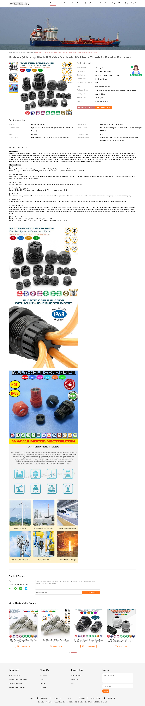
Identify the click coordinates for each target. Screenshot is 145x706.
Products (53, 3)
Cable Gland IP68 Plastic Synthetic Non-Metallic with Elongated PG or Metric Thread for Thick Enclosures (23, 641)
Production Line (76, 675)
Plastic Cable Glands (15, 683)
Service (42, 683)
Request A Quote (117, 3)
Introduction (43, 675)
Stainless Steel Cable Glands (18, 679)
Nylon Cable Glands (15, 675)
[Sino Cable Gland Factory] (19, 4)
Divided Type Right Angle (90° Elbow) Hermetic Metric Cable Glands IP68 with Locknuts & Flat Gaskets (88, 641)
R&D (72, 683)
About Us (64, 3)
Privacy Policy (96, 698)
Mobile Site (112, 698)
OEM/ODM (74, 679)
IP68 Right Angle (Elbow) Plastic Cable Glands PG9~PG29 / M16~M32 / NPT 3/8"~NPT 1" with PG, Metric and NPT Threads (56, 641)
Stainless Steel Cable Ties (17, 687)
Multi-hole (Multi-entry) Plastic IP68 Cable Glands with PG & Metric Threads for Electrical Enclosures (66, 52)
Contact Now (105, 108)
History (42, 679)
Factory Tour (76, 3)
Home (43, 3)
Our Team (43, 687)
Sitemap (81, 698)
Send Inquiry (91, 592)
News (70, 698)
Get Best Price (87, 108)
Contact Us (103, 3)
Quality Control (90, 3)
